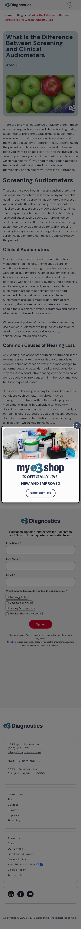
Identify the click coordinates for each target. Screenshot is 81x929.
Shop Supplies (40, 493)
